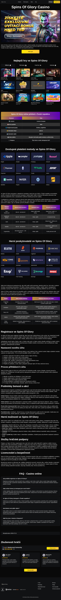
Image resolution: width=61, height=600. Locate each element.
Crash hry (37, 65)
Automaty (52, 65)
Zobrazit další (31, 570)
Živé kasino (22, 65)
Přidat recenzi (53, 548)
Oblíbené (7, 65)
